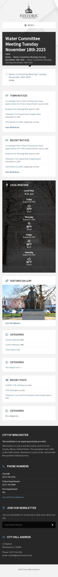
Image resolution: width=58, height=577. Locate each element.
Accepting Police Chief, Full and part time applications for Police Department (24, 102)
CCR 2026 (9, 390)
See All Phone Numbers (13, 497)
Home (8, 57)
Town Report (11, 349)
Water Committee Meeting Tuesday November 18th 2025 (27, 76)
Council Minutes (12, 344)
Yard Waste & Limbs (14, 122)
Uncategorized (12, 367)
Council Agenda (12, 339)
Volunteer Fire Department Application (23, 114)
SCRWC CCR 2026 (13, 385)
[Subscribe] (52, 525)
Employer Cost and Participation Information (25, 395)
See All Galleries (12, 323)
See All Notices (12, 127)
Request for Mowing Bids (17, 109)
